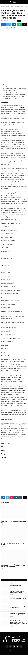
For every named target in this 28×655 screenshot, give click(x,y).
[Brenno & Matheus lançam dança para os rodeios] (14, 534)
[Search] (26, 2)
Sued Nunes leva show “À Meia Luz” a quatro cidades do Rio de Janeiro (13, 565)
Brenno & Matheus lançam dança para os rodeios (12, 543)
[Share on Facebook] (3, 24)
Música (19, 20)
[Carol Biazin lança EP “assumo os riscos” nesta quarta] (14, 512)
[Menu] (2, 2)
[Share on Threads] (24, 24)
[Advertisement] (14, 66)
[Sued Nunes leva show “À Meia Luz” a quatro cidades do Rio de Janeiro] (14, 556)
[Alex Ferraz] (14, 2)
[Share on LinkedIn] (14, 24)
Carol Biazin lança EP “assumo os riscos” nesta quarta (13, 521)
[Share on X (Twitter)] (8, 24)
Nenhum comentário (12, 20)
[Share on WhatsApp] (19, 24)
